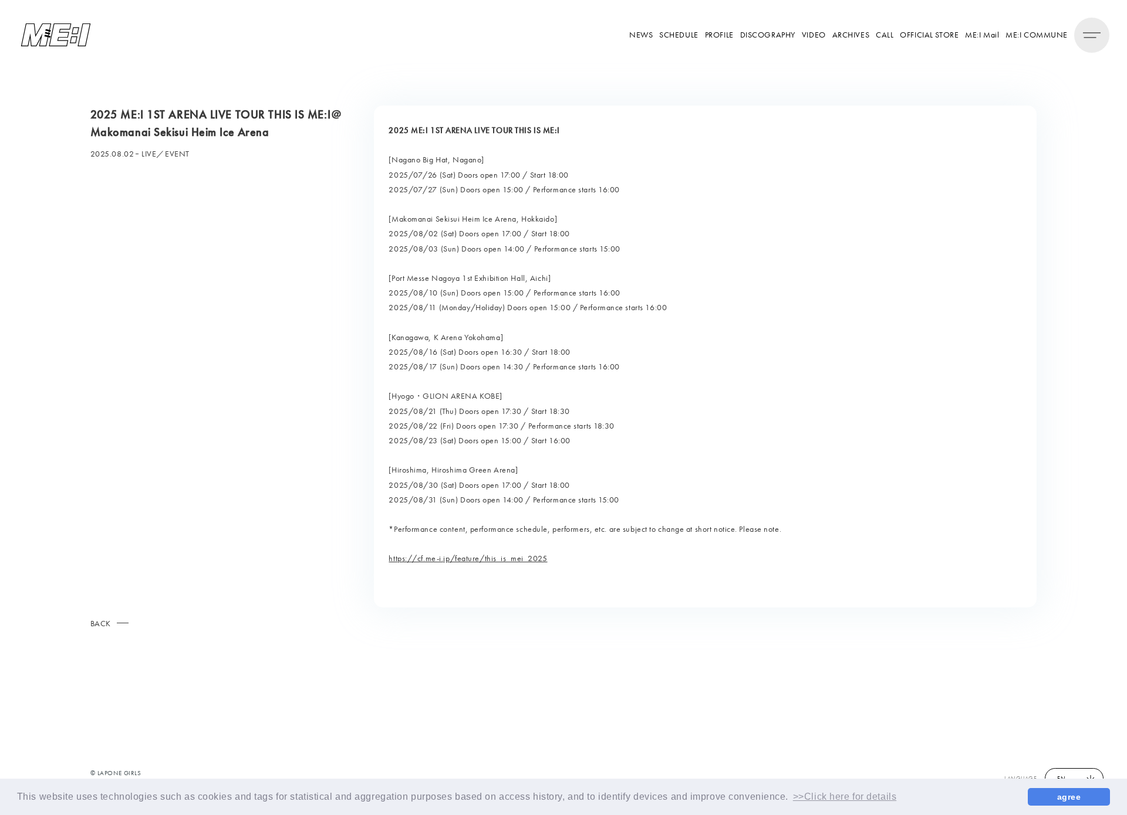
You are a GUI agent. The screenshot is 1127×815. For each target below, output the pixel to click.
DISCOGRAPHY (767, 34)
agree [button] (1069, 797)
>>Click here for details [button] (844, 797)
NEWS (641, 34)
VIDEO (814, 34)
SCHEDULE (678, 34)
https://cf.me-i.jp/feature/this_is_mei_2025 (468, 558)
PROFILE (719, 34)
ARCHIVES (850, 34)
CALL (884, 34)
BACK (100, 623)
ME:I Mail (982, 34)
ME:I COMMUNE (1036, 34)
